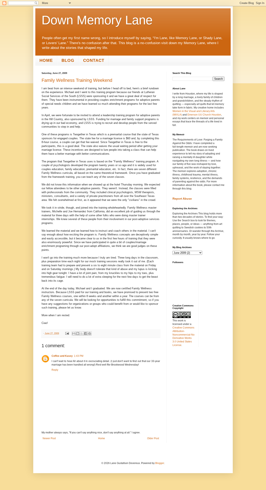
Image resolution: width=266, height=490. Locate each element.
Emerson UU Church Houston (204, 114)
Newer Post (49, 438)
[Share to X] (82, 333)
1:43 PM (78, 355)
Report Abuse (182, 198)
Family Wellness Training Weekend (77, 80)
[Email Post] (67, 333)
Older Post (153, 438)
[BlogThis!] (78, 333)
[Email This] (74, 333)
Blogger (159, 463)
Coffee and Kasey (62, 355)
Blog (68, 60)
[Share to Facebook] (86, 333)
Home (46, 60)
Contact (93, 60)
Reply (55, 369)
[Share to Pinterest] (89, 333)
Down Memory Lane (97, 20)
